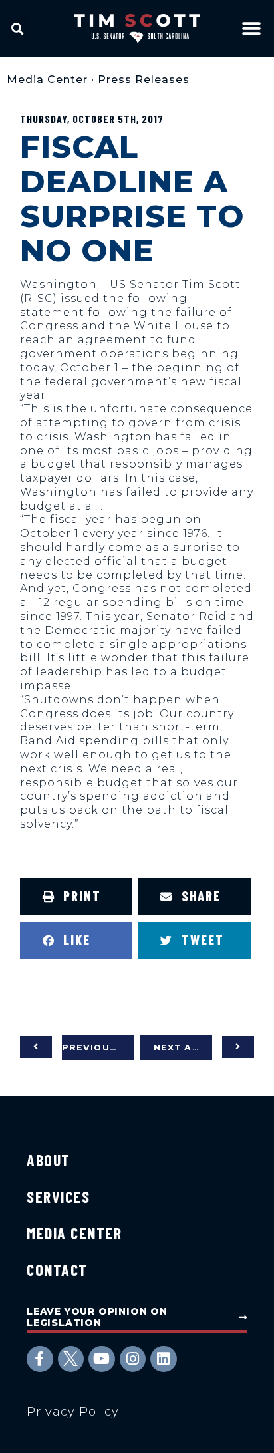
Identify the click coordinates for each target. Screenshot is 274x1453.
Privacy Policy (73, 1411)
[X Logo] (71, 1359)
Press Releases (144, 79)
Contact (57, 1269)
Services (58, 1196)
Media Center (47, 79)
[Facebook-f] (40, 1359)
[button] (18, 28)
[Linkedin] (163, 1359)
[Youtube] (101, 1359)
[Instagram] (133, 1359)
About (48, 1160)
